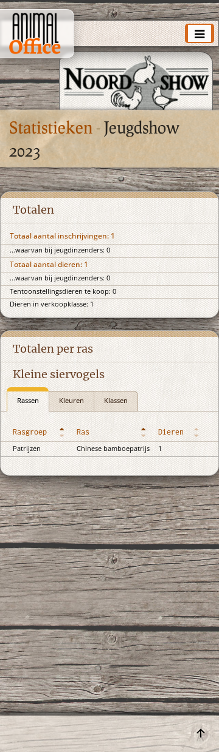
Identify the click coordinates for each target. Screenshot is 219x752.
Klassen (116, 401)
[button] (63, 432)
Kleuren (71, 401)
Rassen (28, 401)
